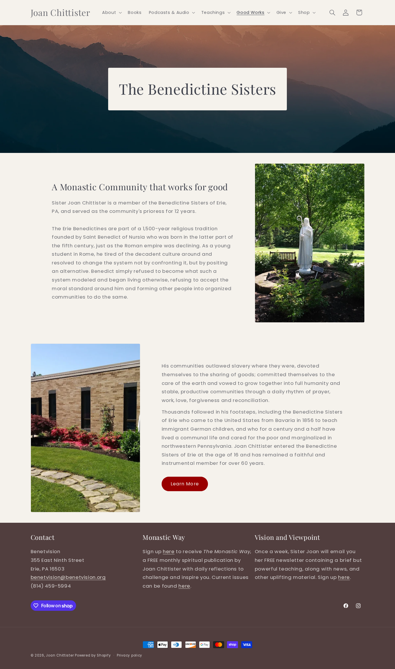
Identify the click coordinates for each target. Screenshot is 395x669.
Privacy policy (129, 655)
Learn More (185, 483)
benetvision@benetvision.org (68, 577)
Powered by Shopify (93, 655)
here (169, 551)
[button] (111, 12)
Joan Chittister (60, 655)
